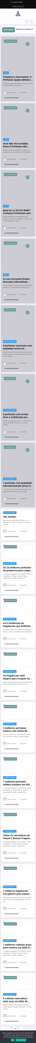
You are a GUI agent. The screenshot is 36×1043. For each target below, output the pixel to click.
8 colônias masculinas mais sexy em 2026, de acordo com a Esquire (15, 1000)
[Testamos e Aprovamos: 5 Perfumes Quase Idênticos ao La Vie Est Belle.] (18, 53)
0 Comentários (23, 92)
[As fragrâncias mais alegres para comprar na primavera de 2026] (18, 659)
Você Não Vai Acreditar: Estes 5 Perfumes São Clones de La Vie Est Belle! (17, 145)
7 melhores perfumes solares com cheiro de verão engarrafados (15, 730)
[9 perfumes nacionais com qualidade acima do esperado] (18, 322)
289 (15, 1028)
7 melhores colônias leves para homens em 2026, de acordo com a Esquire (17, 946)
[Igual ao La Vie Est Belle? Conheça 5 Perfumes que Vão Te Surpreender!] (18, 186)
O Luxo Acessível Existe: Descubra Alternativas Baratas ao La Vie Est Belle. (16, 280)
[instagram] (20, 6)
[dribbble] (18, 6)
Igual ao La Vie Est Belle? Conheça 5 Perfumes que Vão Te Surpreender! (17, 212)
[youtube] (23, 6)
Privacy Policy (20, 1040)
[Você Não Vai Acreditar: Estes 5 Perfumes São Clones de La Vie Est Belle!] (18, 120)
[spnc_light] (32, 21)
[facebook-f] (13, 6)
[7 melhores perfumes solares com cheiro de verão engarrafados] (18, 711)
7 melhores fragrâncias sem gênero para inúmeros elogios (17, 892)
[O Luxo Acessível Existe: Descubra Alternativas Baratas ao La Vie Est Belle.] (18, 255)
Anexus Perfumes (11, 92)
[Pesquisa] (27, 21)
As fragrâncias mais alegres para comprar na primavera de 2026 (16, 677)
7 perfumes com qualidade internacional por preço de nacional (17, 484)
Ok (13, 1040)
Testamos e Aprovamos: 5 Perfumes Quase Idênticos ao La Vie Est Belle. (17, 78)
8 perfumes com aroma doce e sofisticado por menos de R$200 (15, 416)
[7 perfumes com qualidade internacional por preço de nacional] (18, 459)
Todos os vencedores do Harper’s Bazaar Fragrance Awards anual (17, 837)
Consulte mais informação (11, 97)
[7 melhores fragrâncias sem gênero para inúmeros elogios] (18, 874)
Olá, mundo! (9, 517)
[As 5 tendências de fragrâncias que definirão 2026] (18, 606)
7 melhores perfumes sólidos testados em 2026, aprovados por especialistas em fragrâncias (17, 783)
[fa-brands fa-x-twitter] (15, 6)
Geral (6, 72)
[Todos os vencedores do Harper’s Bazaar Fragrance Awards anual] (18, 819)
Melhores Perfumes (9, 341)
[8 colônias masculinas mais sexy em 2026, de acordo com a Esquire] (18, 982)
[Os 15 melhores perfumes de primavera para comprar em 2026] (18, 551)
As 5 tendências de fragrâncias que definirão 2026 (16, 625)
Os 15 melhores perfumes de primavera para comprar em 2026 (18, 569)
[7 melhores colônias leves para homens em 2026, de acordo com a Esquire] (18, 928)
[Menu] (3, 21)
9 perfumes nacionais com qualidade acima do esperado (17, 347)
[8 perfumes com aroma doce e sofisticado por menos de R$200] (18, 390)
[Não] (33, 1037)
